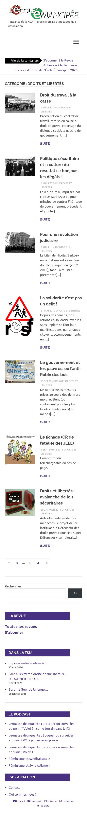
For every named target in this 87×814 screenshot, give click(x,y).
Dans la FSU (18, 653)
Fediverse (51, 801)
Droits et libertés (68, 310)
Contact (14, 787)
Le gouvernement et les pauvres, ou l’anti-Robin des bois (60, 368)
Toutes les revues (21, 626)
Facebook (35, 801)
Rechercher (13, 586)
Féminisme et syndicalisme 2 (29, 758)
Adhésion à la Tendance (60, 65)
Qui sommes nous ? (22, 794)
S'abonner (14, 632)
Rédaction (68, 801)
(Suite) (45, 143)
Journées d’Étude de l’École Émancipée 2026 (45, 70)
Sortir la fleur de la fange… (28, 689)
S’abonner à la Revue (58, 60)
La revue (15, 616)
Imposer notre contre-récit (28, 663)
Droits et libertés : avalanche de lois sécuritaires (57, 497)
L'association (20, 777)
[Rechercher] (75, 593)
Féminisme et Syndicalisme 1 (30, 765)
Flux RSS (44, 805)
